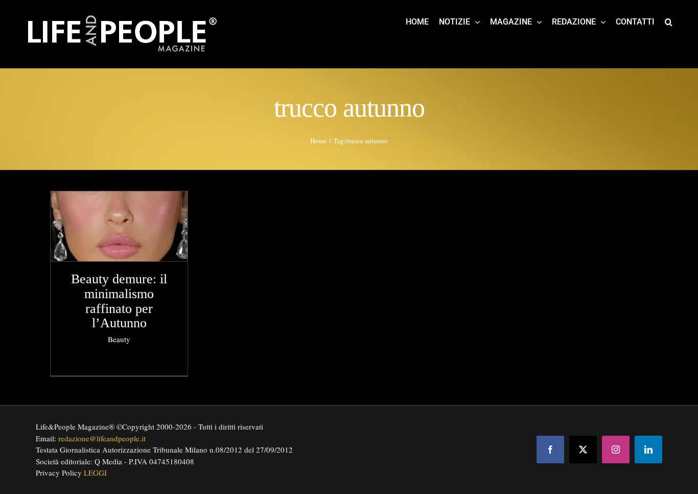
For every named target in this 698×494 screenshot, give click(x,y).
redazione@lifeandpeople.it (102, 438)
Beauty (119, 339)
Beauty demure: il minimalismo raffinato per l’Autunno (119, 301)
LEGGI (95, 472)
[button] (668, 21)
